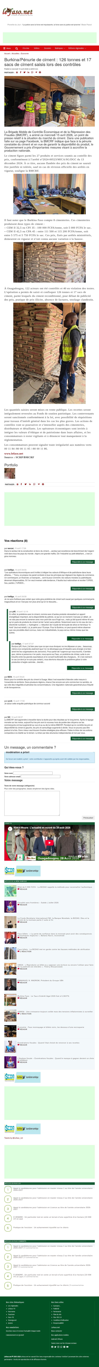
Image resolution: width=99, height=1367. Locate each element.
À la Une (26, 48)
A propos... (57, 1306)
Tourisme (11, 1314)
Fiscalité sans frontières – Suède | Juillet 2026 (38, 903)
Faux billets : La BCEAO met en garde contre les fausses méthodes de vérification (54, 949)
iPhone (60, 1339)
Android (54, 1339)
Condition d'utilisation (61, 1320)
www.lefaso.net (13, 453)
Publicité (56, 1309)
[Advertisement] (50, 37)
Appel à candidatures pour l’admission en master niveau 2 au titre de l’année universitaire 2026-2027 (53, 1199)
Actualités (15, 53)
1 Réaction (25, 951)
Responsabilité (58, 1323)
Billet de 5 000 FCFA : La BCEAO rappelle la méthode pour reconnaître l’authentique (55, 887)
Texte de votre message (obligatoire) (19, 785)
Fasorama (11, 1312)
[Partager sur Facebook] (21, 72)
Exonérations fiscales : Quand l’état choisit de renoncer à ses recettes (48, 1043)
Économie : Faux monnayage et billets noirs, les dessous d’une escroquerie (51, 1027)
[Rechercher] (16, 48)
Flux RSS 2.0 (57, 1317)
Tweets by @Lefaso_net (13, 1138)
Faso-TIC (11, 1317)
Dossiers (47, 48)
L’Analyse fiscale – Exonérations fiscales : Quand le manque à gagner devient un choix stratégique (56, 1059)
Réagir (23, 889)
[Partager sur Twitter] (24, 72)
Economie (25, 53)
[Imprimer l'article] (40, 72)
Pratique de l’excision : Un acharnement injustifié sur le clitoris (40, 1227)
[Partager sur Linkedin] (28, 72)
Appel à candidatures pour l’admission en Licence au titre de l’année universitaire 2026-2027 (52, 1208)
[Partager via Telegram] (36, 72)
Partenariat (57, 1312)
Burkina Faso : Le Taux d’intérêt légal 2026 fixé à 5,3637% (43, 996)
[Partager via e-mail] (17, 72)
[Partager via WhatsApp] (32, 72)
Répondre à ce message (82, 561)
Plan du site (57, 1314)
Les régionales (13, 1306)
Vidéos (36, 48)
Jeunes (10, 1323)
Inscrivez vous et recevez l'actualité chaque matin (23, 1331)
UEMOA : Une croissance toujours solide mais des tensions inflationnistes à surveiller (55, 1012)
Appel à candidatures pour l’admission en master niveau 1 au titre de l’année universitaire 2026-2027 (53, 1189)
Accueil (7, 53)
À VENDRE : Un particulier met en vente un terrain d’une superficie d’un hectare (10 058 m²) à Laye (52, 1218)
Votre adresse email (12, 776)
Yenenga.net (12, 1320)
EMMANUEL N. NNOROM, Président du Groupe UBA (40, 980)
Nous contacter (56, 1331)
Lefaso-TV (11, 1309)
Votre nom (8, 773)
